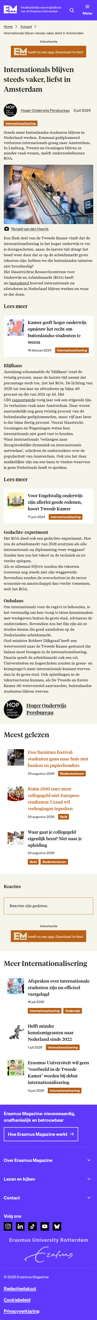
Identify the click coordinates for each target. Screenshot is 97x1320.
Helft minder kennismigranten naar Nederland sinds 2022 (51, 1032)
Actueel (26, 26)
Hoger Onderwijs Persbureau (45, 110)
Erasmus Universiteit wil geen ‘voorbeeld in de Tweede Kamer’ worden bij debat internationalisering (58, 1072)
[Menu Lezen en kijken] (89, 1179)
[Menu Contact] (89, 1198)
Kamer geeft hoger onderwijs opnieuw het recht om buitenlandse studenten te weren (57, 332)
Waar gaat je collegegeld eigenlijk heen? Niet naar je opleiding (55, 838)
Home (8, 26)
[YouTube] (44, 1226)
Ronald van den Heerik (30, 229)
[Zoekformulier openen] (72, 10)
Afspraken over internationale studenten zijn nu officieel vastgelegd (58, 987)
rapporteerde (23, 400)
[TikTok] (32, 1226)
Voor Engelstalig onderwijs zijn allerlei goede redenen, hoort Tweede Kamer (55, 502)
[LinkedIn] (20, 1226)
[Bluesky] (57, 1226)
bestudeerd (19, 283)
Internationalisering (21, 123)
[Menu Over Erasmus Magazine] (89, 1160)
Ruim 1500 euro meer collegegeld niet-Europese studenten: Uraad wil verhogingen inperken (53, 798)
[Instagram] (8, 1226)
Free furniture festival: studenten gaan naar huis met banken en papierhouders (58, 759)
